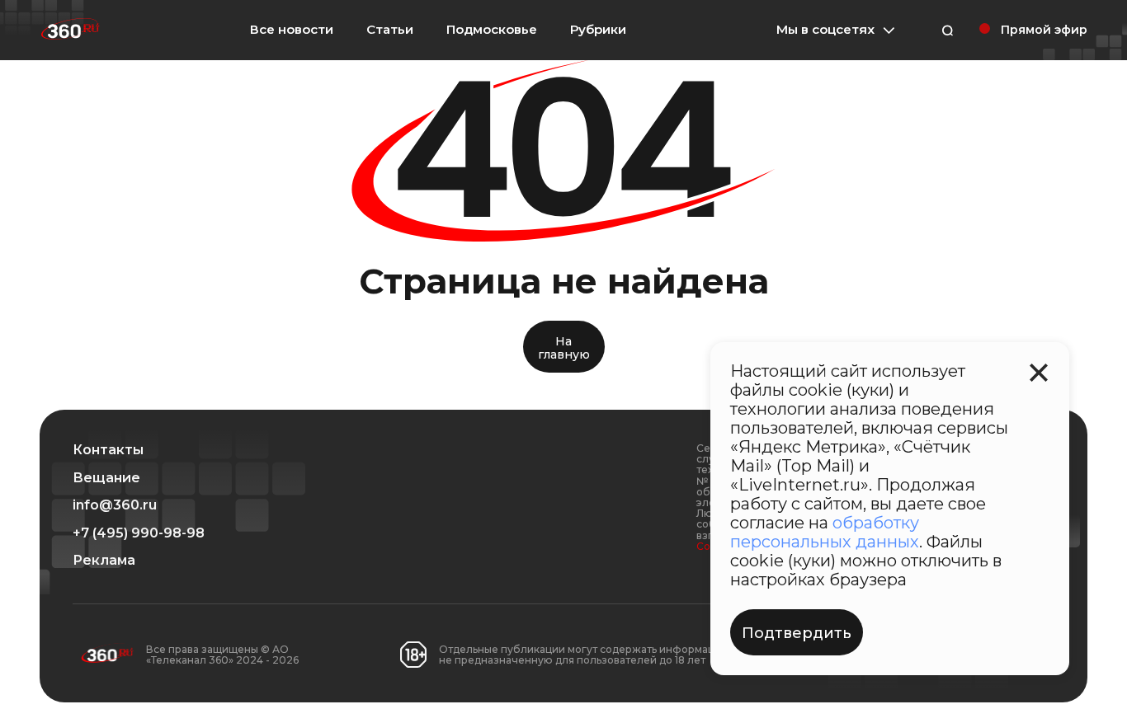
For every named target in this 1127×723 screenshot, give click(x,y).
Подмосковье (491, 29)
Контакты (108, 450)
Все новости (291, 29)
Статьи (389, 29)
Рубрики (598, 29)
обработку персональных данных (824, 532)
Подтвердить (796, 633)
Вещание (106, 478)
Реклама (104, 560)
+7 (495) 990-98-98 (139, 533)
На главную (564, 347)
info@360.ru (115, 505)
